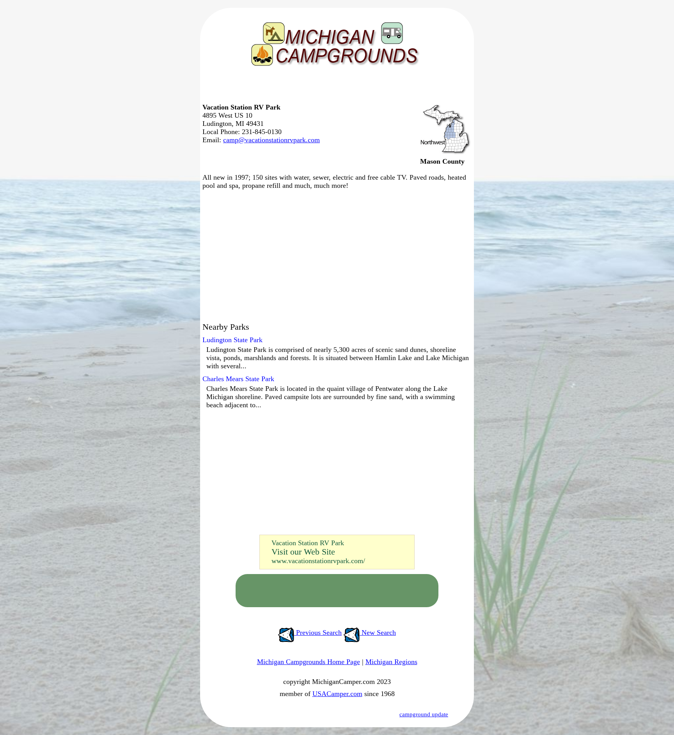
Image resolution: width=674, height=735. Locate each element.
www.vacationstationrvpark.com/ (318, 561)
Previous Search (318, 632)
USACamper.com (337, 694)
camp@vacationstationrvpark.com (271, 140)
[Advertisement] (335, 87)
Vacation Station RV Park (307, 543)
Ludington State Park (232, 340)
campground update (423, 714)
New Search (378, 632)
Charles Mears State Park (238, 379)
